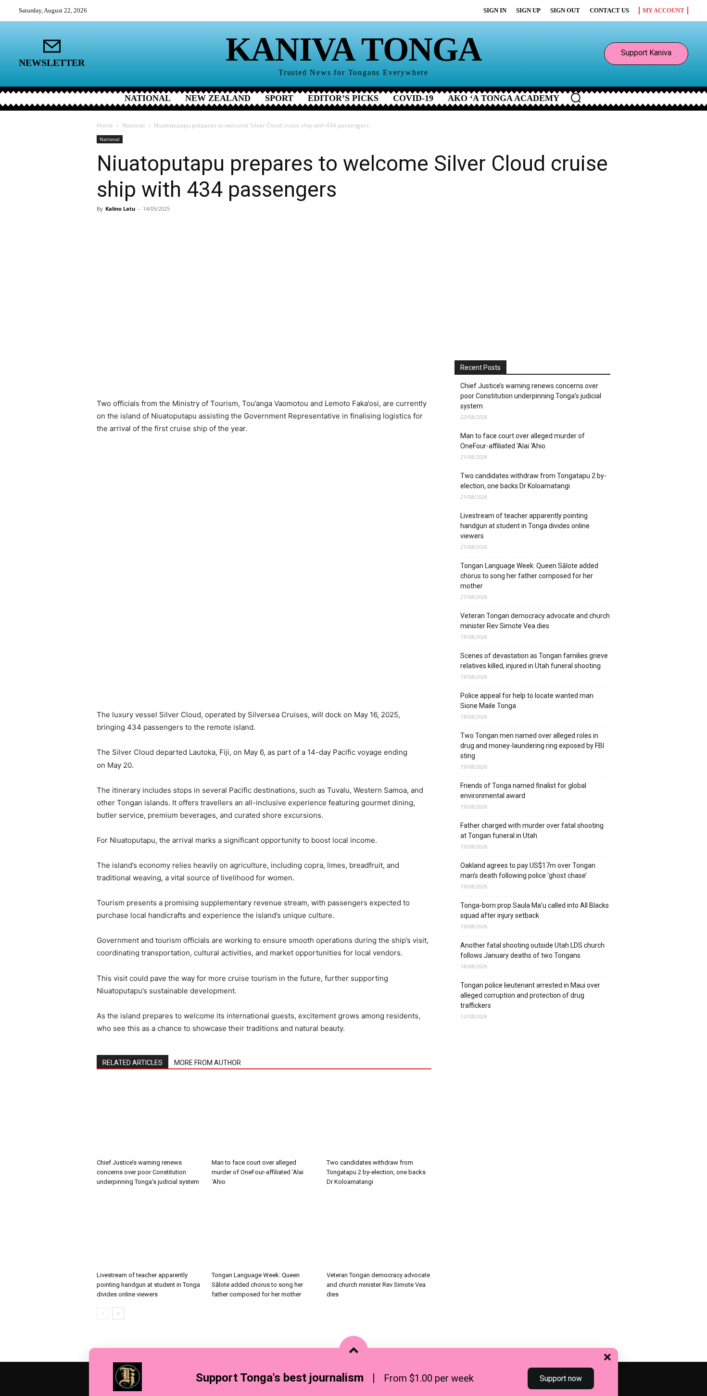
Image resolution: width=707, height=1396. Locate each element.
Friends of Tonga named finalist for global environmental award (523, 791)
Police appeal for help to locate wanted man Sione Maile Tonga (526, 701)
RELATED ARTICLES (132, 1062)
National (133, 125)
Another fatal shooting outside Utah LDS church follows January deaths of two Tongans (532, 950)
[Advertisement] (353, 288)
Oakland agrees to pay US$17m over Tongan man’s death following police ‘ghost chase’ (527, 870)
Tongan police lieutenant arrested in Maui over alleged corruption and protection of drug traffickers (530, 995)
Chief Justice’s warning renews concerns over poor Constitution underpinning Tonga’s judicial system (148, 1172)
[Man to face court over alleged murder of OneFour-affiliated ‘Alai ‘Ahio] (264, 1118)
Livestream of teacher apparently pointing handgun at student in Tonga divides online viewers (148, 1284)
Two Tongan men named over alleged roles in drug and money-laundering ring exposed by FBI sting (532, 746)
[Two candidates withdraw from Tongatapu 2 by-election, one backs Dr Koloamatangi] (379, 1118)
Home (105, 125)
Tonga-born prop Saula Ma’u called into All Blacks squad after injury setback (534, 910)
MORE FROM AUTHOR (207, 1062)
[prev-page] (103, 1313)
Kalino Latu (120, 208)
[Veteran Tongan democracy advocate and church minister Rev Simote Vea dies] (379, 1231)
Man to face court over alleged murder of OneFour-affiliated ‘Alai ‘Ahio (257, 1172)
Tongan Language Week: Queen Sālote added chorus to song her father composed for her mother (257, 1284)
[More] (211, 370)
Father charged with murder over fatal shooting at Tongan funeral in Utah (532, 830)
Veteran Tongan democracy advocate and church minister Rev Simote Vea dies (378, 1284)
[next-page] (118, 1313)
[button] (575, 97)
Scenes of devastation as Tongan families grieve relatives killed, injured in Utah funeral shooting (534, 661)
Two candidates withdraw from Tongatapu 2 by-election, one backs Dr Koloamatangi (376, 1172)
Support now (561, 1378)
